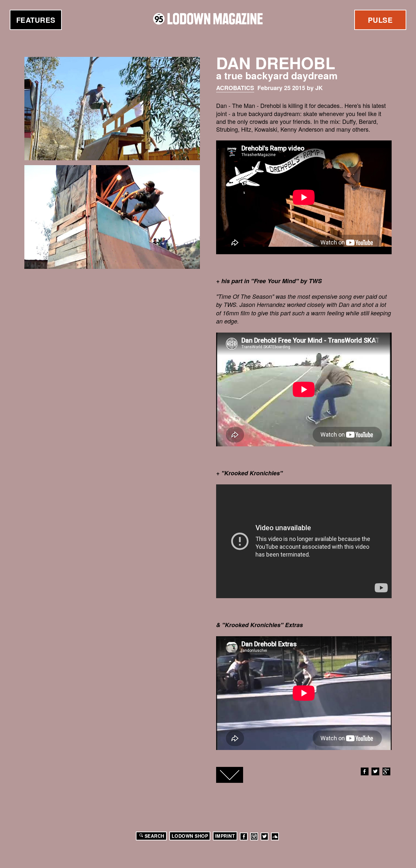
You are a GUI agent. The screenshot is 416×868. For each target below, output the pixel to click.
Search (154, 836)
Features (36, 20)
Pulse (380, 20)
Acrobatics (235, 88)
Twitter (375, 771)
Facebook (365, 771)
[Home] (208, 18)
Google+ (386, 771)
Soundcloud (275, 836)
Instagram (254, 836)
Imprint (225, 836)
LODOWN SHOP (190, 836)
